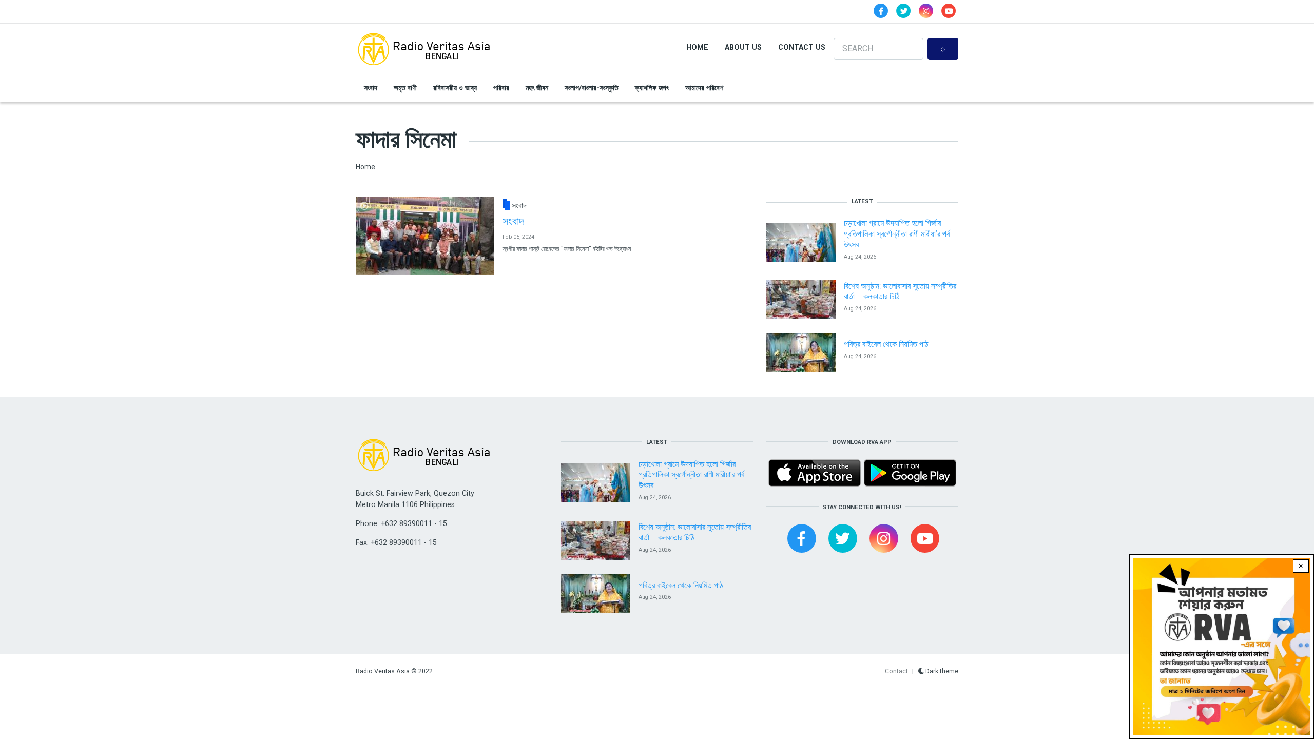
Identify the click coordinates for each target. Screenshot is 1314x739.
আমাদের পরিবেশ (704, 88)
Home (697, 47)
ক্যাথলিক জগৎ (652, 88)
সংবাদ (370, 88)
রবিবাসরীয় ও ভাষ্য (455, 88)
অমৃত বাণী (405, 88)
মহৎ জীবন (537, 88)
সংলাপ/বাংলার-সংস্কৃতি (592, 88)
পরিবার (501, 88)
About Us (743, 47)
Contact (896, 671)
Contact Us (801, 47)
